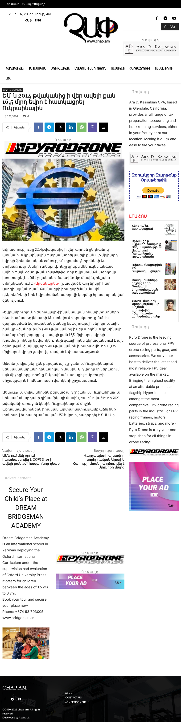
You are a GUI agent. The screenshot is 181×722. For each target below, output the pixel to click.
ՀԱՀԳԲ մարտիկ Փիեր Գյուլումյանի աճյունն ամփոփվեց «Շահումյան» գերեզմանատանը (146, 308)
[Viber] (92, 127)
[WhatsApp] (81, 127)
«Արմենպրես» (46, 283)
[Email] (103, 127)
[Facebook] (156, 18)
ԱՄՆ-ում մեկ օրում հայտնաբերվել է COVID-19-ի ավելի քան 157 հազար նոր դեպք (31, 460)
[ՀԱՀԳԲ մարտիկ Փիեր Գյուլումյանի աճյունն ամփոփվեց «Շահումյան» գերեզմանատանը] (170, 305)
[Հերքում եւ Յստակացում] (170, 230)
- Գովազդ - (140, 91)
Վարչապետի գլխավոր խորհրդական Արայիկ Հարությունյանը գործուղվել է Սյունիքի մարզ (98, 462)
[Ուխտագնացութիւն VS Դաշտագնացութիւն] (170, 269)
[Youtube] (174, 18)
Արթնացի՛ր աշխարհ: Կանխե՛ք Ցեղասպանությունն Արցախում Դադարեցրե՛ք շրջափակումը (147, 248)
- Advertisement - (17, 478)
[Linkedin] (71, 127)
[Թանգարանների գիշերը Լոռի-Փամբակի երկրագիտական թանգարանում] (170, 284)
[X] (60, 127)
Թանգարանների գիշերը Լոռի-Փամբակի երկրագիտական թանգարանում (145, 287)
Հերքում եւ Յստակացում (142, 227)
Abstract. (24, 717)
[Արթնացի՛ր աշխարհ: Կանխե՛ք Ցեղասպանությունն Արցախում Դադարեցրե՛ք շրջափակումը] (171, 245)
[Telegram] (165, 18)
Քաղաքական (12, 89)
